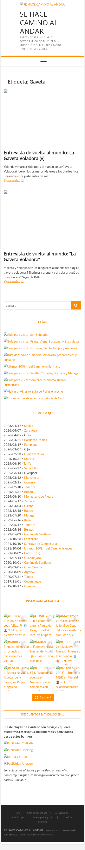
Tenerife (29, 487)
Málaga (29, 515)
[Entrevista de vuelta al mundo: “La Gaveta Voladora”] (42, 219)
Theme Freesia (68, 830)
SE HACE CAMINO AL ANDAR (39, 22)
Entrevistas (67, 817)
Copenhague (32, 581)
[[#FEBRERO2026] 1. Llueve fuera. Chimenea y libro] (68, 652)
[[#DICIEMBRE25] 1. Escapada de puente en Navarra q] (42, 678)
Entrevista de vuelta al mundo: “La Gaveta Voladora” (40, 256)
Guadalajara (32, 558)
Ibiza (27, 520)
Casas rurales (61, 812)
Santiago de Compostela (40, 543)
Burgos (29, 529)
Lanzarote (31, 539)
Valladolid (31, 468)
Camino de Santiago (37, 534)
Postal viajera (18, 817)
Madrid (29, 458)
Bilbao (28, 492)
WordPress (10, 834)
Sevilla (28, 425)
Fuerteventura (34, 454)
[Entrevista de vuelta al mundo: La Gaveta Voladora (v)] (42, 118)
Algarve (29, 572)
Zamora (29, 501)
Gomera (29, 482)
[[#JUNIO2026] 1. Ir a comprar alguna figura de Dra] (42, 626)
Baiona (29, 510)
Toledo (28, 576)
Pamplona (31, 444)
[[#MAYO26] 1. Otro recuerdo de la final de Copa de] (68, 626)
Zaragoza (31, 430)
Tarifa (27, 463)
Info (18, 812)
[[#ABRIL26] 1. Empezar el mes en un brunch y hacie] (16, 652)
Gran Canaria (33, 567)
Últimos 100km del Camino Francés (48, 548)
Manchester (32, 477)
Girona (28, 506)
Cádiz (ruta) (32, 553)
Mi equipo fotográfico (43, 817)
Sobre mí (42, 821)
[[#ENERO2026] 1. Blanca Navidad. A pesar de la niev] (16, 678)
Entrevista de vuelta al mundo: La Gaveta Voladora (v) (39, 155)
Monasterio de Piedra (38, 496)
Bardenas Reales (35, 440)
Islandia (29, 586)
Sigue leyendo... (17, 180)
